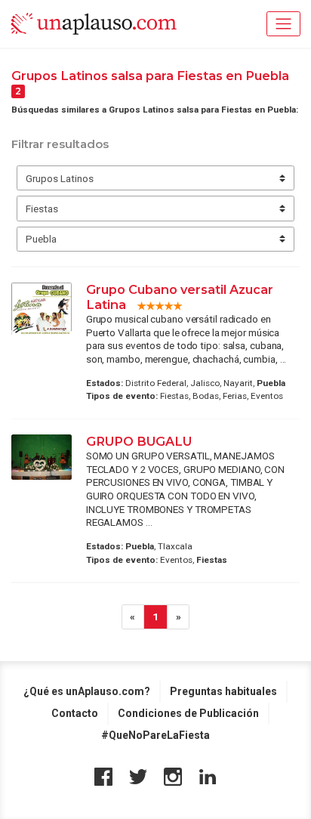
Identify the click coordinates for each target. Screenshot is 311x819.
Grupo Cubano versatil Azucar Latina (179, 297)
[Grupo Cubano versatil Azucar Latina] (41, 309)
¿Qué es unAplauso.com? (86, 691)
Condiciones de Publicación (188, 713)
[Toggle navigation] (283, 23)
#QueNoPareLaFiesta (155, 735)
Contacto (74, 713)
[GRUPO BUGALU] (41, 457)
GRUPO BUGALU (139, 441)
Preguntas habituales (223, 691)
